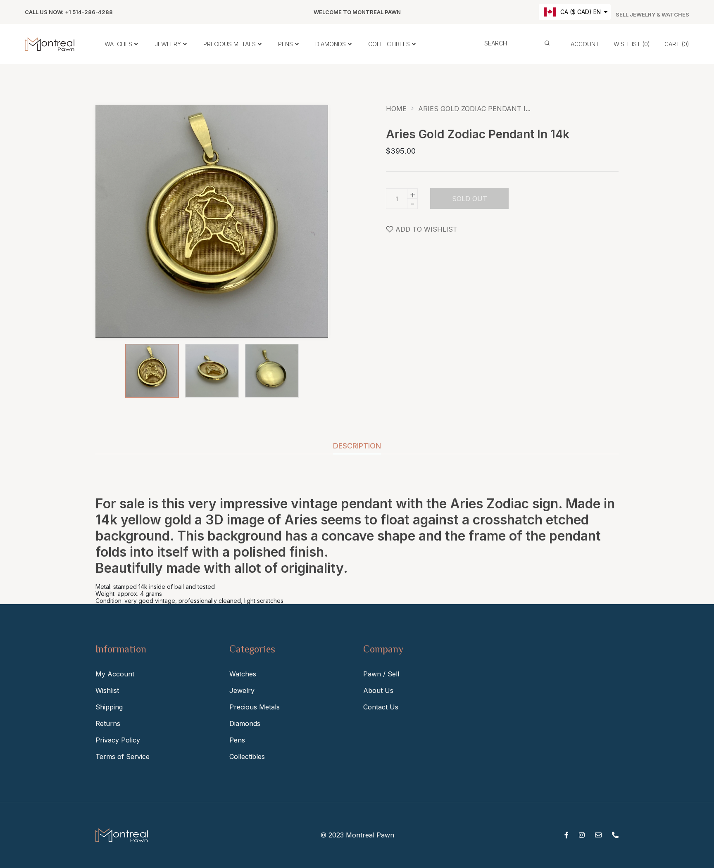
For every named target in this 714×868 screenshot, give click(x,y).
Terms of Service (122, 756)
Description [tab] (357, 446)
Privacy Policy (117, 740)
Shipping (109, 707)
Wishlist (107, 690)
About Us (378, 690)
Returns (107, 723)
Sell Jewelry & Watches (652, 14)
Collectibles (247, 756)
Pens (237, 740)
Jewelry (242, 690)
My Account (114, 674)
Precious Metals (254, 707)
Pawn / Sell (381, 674)
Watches (242, 674)
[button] (575, 12)
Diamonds (244, 723)
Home (396, 108)
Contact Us (380, 707)
